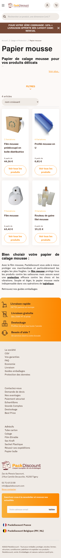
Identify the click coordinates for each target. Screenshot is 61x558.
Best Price (10, 412)
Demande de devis (15, 391)
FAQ (7, 360)
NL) (42, 530)
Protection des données (17, 374)
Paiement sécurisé (15, 398)
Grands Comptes (14, 405)
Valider (52, 509)
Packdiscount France (19, 524)
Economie (10, 363)
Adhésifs (9, 426)
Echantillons (11, 402)
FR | (37, 530)
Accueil (5, 40)
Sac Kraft (10, 440)
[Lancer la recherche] (4, 17)
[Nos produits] (3, 5)
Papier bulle (11, 451)
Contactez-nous (13, 388)
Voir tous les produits (15, 170)
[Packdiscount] (18, 5)
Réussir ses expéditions (17, 447)
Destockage (11, 409)
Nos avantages (13, 395)
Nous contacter (9, 489)
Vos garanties (12, 356)
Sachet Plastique (14, 444)
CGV (7, 353)
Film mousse (11, 215)
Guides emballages (15, 371)
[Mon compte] (47, 5)
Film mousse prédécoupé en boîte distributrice (14, 147)
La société (10, 349)
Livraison (9, 367)
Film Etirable (11, 437)
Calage (8, 433)
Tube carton (11, 430)
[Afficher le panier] (56, 5)
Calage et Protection (19, 40)
